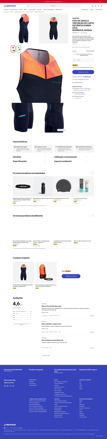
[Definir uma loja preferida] (92, 5)
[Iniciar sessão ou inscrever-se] (98, 5)
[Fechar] (102, 1)
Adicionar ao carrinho (83, 72)
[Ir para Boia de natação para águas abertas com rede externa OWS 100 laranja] (46, 272)
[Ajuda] (95, 5)
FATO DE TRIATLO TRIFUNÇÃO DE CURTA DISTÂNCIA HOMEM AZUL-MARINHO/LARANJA (23, 285)
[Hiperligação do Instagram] (10, 386)
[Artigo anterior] (88, 172)
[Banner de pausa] (100, 1)
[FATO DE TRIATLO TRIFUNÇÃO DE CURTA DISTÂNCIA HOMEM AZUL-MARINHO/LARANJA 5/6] (53, 118)
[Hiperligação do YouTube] (8, 386)
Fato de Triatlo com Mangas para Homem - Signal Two (41, 241)
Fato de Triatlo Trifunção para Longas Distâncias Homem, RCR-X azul (22, 241)
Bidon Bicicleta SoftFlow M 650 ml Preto (43, 198)
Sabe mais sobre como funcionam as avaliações (21, 324)
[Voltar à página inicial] (10, 6)
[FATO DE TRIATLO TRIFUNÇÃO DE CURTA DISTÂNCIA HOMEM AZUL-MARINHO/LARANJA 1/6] (53, 28)
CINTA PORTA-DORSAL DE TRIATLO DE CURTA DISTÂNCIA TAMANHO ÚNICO (22, 199)
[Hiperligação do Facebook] (5, 386)
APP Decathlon (85, 9)
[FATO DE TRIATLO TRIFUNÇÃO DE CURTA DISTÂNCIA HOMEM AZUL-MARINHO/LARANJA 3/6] (38, 73)
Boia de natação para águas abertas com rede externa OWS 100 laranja (46, 285)
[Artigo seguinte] (92, 172)
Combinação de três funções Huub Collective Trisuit (62, 241)
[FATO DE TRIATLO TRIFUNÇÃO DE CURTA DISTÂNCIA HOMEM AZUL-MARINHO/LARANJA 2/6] (24, 28)
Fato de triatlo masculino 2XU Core (82, 241)
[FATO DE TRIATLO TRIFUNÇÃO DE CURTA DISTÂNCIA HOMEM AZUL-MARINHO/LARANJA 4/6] (24, 118)
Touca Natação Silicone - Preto (61, 198)
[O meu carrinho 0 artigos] (101, 5)
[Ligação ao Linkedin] (13, 386)
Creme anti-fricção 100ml (80, 198)
